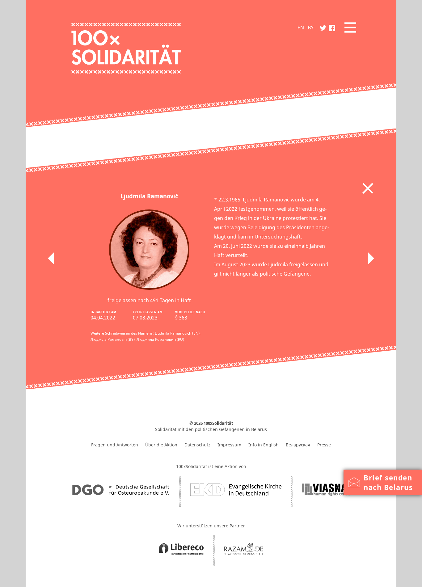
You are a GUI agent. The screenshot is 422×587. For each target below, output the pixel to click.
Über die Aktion (161, 445)
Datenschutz (197, 445)
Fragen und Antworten (114, 445)
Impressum (229, 445)
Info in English (263, 445)
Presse (324, 445)
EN (301, 27)
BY (311, 27)
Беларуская (298, 445)
